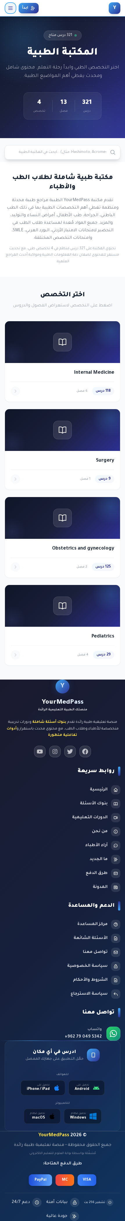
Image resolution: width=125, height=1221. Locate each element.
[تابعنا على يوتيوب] (40, 751)
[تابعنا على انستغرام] (55, 751)
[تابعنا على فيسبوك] (85, 751)
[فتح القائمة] (10, 8)
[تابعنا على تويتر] (70, 751)
